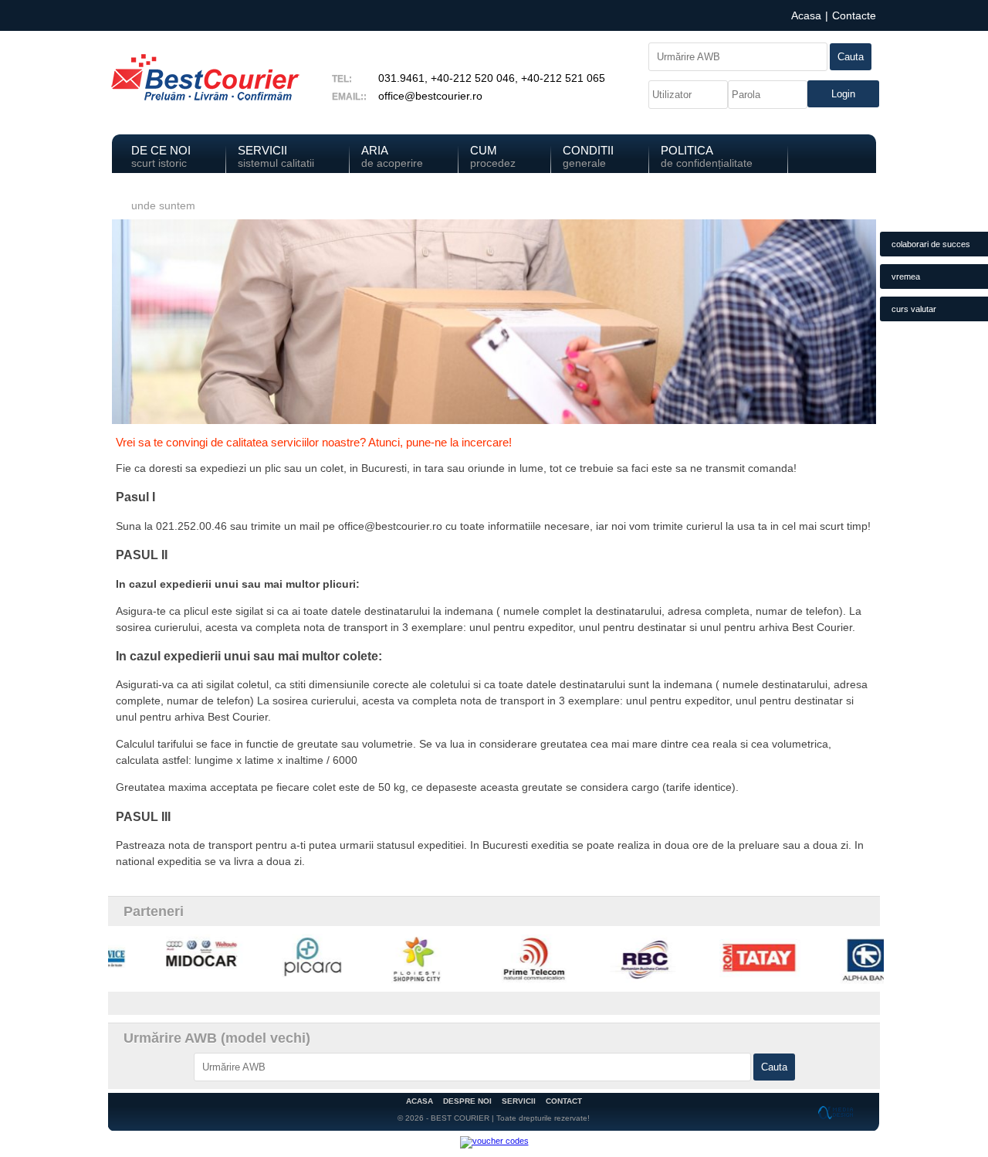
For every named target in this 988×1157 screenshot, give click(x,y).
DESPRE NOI (467, 1101)
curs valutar (914, 309)
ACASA (419, 1101)
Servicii (276, 156)
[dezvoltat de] (837, 1112)
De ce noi (161, 156)
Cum (493, 156)
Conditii (588, 156)
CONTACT (564, 1101)
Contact (163, 199)
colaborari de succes (931, 244)
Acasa (806, 15)
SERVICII (519, 1101)
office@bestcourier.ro (430, 96)
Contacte (854, 15)
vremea (906, 276)
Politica (707, 156)
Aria (392, 156)
